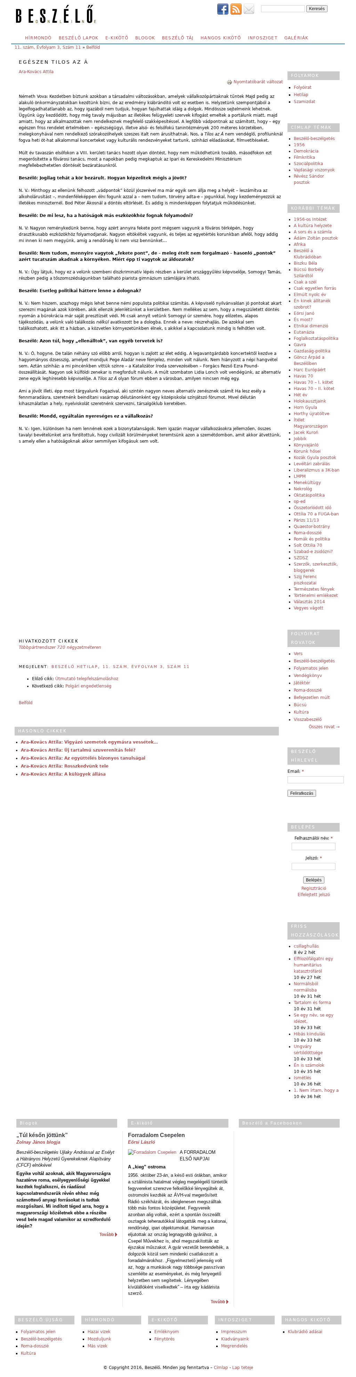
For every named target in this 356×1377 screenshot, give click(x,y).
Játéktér (302, 682)
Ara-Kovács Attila (36, 71)
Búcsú (300, 704)
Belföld (93, 47)
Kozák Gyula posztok (315, 457)
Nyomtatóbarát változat (258, 81)
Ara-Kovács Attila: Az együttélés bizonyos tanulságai (83, 758)
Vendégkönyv (308, 675)
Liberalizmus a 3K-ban (317, 470)
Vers (298, 653)
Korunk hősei (307, 451)
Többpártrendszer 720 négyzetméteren (60, 647)
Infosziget (262, 38)
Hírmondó (38, 38)
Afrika (300, 244)
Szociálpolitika (308, 163)
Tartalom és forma (312, 1002)
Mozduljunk (99, 1339)
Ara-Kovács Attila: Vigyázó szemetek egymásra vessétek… (89, 742)
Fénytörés (164, 1339)
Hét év (300, 394)
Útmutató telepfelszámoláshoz (86, 678)
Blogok (145, 38)
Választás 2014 (309, 601)
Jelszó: (314, 858)
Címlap (221, 1367)
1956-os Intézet (310, 219)
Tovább (106, 1234)
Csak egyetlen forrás (315, 288)
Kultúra (301, 712)
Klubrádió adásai (305, 1331)
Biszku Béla (305, 263)
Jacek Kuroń (306, 432)
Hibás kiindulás (309, 1034)
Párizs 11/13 (306, 520)
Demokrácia (306, 151)
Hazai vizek (99, 1331)
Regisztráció (313, 888)
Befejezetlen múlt (312, 697)
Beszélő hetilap (74, 666)
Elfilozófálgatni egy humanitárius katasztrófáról (313, 965)
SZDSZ (301, 557)
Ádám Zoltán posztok (316, 238)
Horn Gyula (305, 407)
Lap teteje (242, 1367)
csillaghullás (306, 946)
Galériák (296, 38)
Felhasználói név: (313, 838)
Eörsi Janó (304, 313)
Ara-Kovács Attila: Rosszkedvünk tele (64, 766)
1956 (299, 144)
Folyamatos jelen (311, 668)
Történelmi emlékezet (316, 595)
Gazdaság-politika (312, 351)
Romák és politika (312, 539)
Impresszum (234, 1331)
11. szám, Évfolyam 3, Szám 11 (48, 47)
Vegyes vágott (308, 608)
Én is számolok (309, 1065)
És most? (303, 319)
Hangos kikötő (221, 38)
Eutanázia (304, 332)
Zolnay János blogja (38, 1142)
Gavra (300, 344)
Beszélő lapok (79, 38)
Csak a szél (305, 282)
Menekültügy (307, 482)
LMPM (300, 476)
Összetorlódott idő (312, 507)
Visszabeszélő (308, 719)
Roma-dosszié (308, 532)
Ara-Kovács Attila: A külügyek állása (63, 774)
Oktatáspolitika (309, 495)
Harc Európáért (310, 369)
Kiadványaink (235, 1339)
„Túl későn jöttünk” (42, 1135)
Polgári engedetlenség (88, 686)
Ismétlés (302, 1077)
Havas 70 (303, 376)
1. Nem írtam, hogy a (316, 1090)
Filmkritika (304, 157)
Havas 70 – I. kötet (313, 382)
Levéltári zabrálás (312, 463)
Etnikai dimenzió (311, 326)
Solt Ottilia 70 (308, 545)
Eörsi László (141, 1142)
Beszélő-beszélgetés (314, 138)
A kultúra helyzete (313, 225)
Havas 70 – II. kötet (314, 388)
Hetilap (301, 94)
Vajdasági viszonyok (314, 170)
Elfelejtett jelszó (314, 894)
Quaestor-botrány (312, 526)
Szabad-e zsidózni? (313, 551)
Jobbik (300, 438)
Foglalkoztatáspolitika (316, 338)
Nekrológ (303, 489)
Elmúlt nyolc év (310, 294)
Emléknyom (166, 1331)
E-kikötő (116, 38)
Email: (296, 771)
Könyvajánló (306, 445)
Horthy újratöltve (311, 413)
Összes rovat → (324, 726)
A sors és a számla (313, 232)
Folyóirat (303, 87)
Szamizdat (304, 101)
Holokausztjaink (310, 401)
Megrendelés (234, 1346)
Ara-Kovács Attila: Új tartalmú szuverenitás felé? (78, 750)
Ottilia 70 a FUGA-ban (316, 514)
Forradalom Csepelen (156, 1135)
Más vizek (97, 1346)
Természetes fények (314, 589)
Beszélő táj (178, 38)
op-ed (300, 501)
